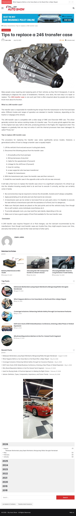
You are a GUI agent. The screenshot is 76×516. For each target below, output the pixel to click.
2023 (5, 469)
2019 (4, 486)
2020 (5, 482)
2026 (5, 444)
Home (5, 26)
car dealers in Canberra (9, 504)
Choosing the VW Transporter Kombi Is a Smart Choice (37, 272)
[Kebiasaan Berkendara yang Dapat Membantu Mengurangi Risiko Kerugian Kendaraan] (6, 291)
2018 (5, 490)
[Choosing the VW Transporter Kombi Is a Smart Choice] (38, 262)
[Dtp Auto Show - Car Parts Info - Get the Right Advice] (15, 7)
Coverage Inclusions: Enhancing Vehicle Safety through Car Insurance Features (42, 311)
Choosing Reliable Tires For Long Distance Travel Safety (62, 272)
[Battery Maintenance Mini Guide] (12, 262)
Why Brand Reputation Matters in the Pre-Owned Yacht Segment (37, 336)
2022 (5, 473)
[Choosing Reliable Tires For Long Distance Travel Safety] (63, 262)
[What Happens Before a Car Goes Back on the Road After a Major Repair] (6, 303)
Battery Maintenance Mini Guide (10, 272)
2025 (5, 461)
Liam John (8, 40)
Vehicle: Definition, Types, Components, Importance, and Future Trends (25, 374)
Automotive (11, 26)
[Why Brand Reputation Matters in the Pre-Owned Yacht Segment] (6, 340)
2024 (5, 465)
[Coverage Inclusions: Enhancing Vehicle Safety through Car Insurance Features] (6, 315)
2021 (4, 477)
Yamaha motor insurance (25, 504)
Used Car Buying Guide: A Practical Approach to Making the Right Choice (26, 371)
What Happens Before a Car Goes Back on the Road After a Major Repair (35, 2)
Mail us (72, 512)
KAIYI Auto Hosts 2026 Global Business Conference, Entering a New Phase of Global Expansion (33, 365)
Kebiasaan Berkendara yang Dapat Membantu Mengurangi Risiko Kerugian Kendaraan (30, 356)
